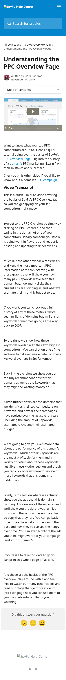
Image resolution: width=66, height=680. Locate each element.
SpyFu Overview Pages (39, 44)
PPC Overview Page (17, 159)
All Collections (12, 44)
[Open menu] (59, 6)
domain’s (16, 163)
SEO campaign (47, 180)
